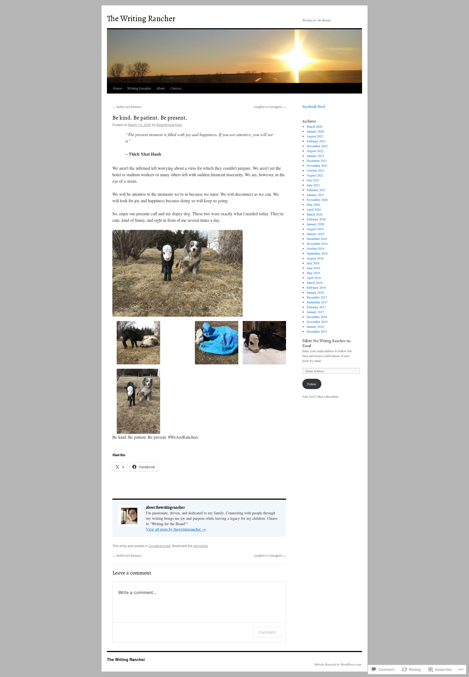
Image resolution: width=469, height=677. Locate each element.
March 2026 (314, 126)
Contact (176, 88)
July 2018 (313, 263)
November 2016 (317, 321)
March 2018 (314, 282)
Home (117, 88)
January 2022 (315, 155)
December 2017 (317, 297)
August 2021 (315, 175)
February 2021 (316, 190)
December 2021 (317, 160)
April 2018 (314, 277)
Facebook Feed (313, 106)
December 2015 (317, 331)
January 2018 (315, 292)
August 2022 (315, 151)
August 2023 (315, 136)
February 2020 (316, 219)
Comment (267, 632)
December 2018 (317, 238)
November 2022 (317, 146)
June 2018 (313, 268)
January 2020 (315, 224)
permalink (200, 545)
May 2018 (313, 273)
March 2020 (314, 214)
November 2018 (317, 243)
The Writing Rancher (141, 18)
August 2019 (315, 229)
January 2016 (315, 326)
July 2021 (313, 180)
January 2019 (315, 234)
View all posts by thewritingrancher (176, 529)
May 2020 (313, 204)
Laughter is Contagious (270, 107)
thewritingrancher (169, 124)
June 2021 (313, 185)
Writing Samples (139, 88)
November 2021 (317, 165)
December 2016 (317, 317)
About (161, 88)
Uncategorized (159, 545)
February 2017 (316, 307)
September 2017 (317, 302)
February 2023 (316, 141)
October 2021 (315, 170)
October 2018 (315, 248)
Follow (311, 384)
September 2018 (317, 253)
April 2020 (314, 209)
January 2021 (315, 194)
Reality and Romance (126, 107)
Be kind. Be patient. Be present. (149, 117)
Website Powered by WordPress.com (337, 664)
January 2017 (315, 312)
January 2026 (315, 131)
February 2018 (316, 287)
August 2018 (315, 258)
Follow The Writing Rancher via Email (326, 343)
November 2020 (317, 199)
